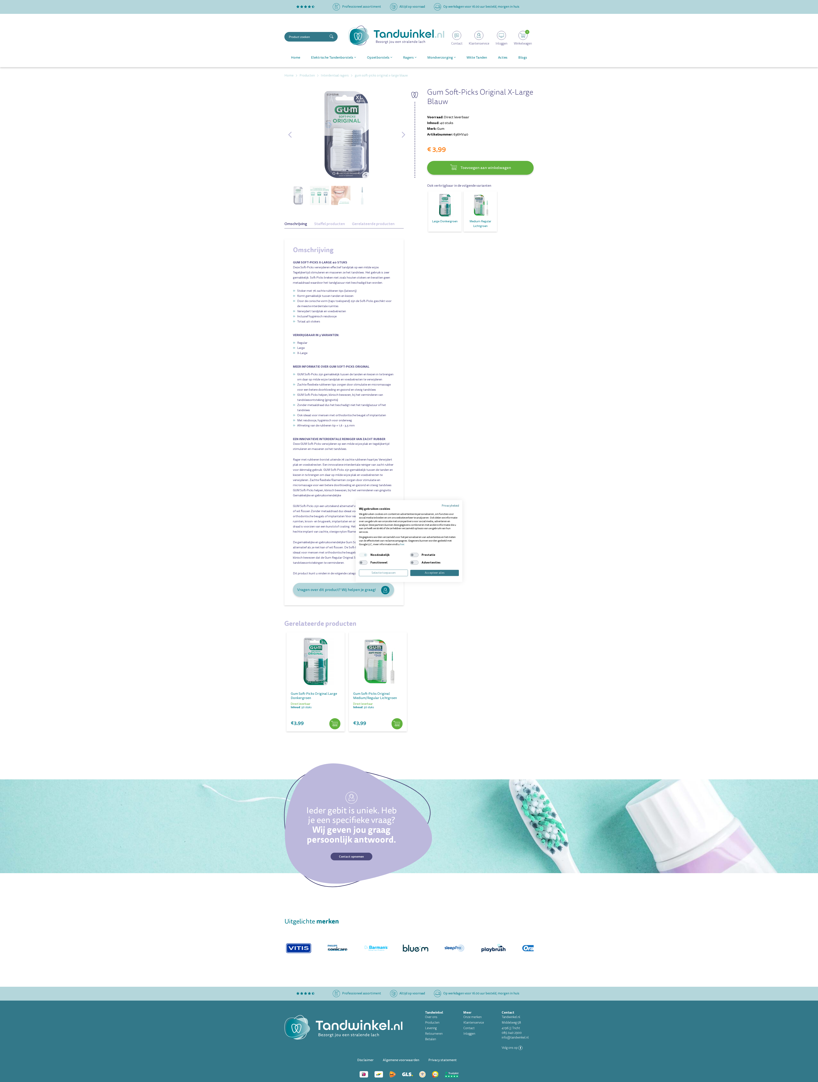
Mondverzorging (440, 57)
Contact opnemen (351, 856)
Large (301, 348)
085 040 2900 (512, 1033)
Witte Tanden (477, 57)
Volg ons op (510, 1048)
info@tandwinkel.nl (515, 1037)
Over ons (431, 1017)
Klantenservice (473, 1022)
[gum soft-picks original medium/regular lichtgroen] (378, 661)
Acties (502, 57)
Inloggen (469, 1033)
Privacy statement (442, 1060)
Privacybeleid (450, 505)
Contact (469, 1028)
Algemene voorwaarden (401, 1060)
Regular (302, 343)
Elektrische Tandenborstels (332, 57)
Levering (431, 1028)
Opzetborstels (378, 57)
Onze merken (472, 1017)
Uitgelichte (311, 921)
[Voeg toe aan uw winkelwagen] (335, 724)
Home (295, 57)
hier (402, 544)
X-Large (302, 353)
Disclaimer (365, 1060)
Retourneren (434, 1033)
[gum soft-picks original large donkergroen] (315, 661)
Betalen (430, 1039)
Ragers (408, 57)
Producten (432, 1022)
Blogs (522, 57)
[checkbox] (363, 555)
